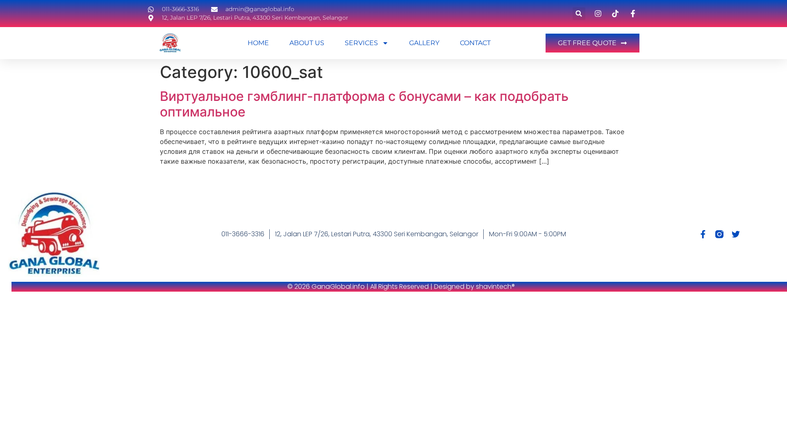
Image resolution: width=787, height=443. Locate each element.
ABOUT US (306, 43)
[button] (579, 13)
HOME (258, 43)
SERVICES (361, 43)
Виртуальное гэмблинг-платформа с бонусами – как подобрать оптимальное (364, 104)
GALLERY (424, 43)
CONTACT (475, 43)
